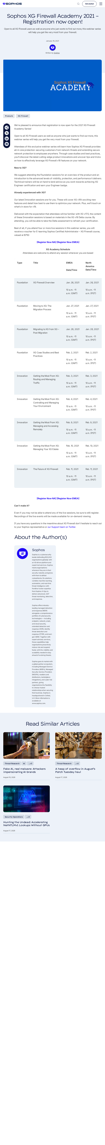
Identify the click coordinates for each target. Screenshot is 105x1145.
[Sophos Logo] (12, 4)
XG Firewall (23, 116)
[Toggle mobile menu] (100, 3)
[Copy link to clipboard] (7, 128)
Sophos (57, 53)
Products (9, 116)
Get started (89, 4)
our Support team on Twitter (61, 527)
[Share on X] (7, 133)
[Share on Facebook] (7, 144)
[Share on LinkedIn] (7, 138)
